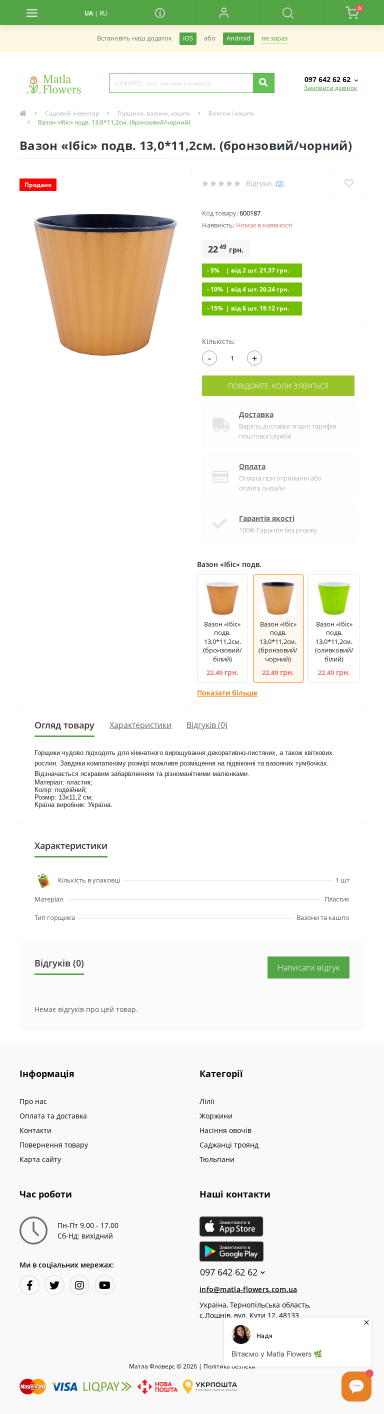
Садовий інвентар (72, 113)
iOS (188, 38)
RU (104, 13)
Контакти (36, 1130)
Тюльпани (217, 1159)
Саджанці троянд (229, 1145)
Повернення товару (54, 1145)
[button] (224, 12)
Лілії (207, 1101)
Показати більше (227, 693)
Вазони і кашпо (231, 113)
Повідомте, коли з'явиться (278, 385)
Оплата (252, 466)
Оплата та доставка (53, 1115)
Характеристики (141, 725)
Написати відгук (309, 967)
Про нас (33, 1101)
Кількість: (218, 341)
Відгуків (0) (207, 725)
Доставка (256, 414)
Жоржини (216, 1115)
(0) (280, 183)
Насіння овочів (226, 1130)
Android (238, 38)
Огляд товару (64, 725)
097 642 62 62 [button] (229, 1272)
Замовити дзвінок (330, 88)
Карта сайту (40, 1159)
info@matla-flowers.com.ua (249, 1289)
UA (88, 13)
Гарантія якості (266, 518)
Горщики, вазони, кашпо (154, 113)
